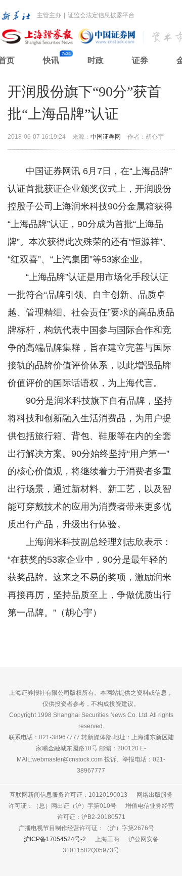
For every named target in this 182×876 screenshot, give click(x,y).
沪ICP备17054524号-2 (55, 839)
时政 (95, 60)
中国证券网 (105, 136)
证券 (140, 60)
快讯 (51, 60)
